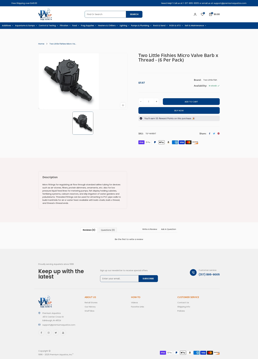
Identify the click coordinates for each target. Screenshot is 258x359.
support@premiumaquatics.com (230, 3)
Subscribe (148, 278)
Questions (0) (108, 230)
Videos (134, 302)
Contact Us (183, 302)
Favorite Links (137, 306)
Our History (90, 306)
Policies (181, 310)
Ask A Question (168, 229)
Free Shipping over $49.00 (24, 3)
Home (41, 44)
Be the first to (129, 239)
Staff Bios (89, 310)
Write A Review (149, 229)
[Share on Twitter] (214, 133)
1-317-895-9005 (191, 3)
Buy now (179, 110)
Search (134, 14)
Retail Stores (91, 302)
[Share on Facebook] (209, 133)
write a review (136, 239)
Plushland (86, 354)
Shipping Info (183, 306)
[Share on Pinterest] (218, 133)
